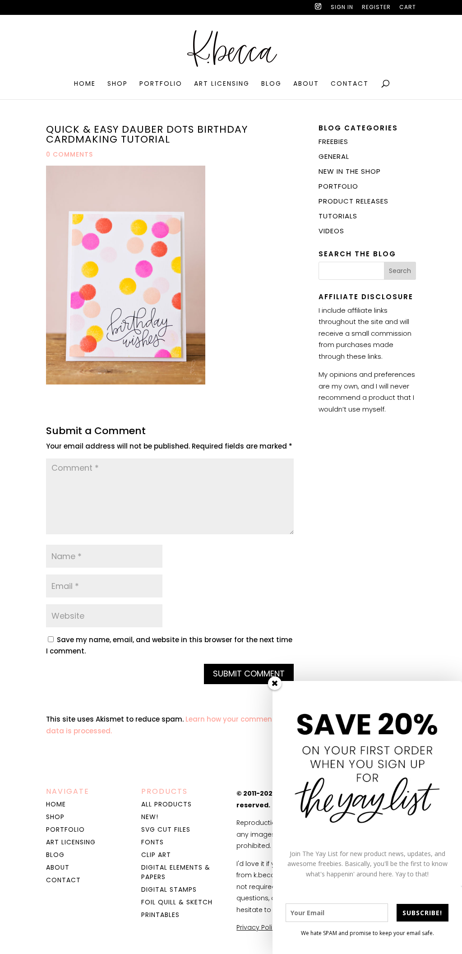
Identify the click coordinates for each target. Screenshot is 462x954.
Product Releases (353, 201)
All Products (166, 804)
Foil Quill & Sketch (177, 902)
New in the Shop (350, 171)
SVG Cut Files (165, 829)
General (334, 156)
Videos (331, 231)
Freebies (333, 141)
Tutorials (338, 216)
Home (85, 84)
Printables (160, 914)
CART (407, 8)
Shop (117, 84)
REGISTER (376, 8)
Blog (271, 84)
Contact (350, 84)
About (306, 84)
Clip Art (156, 854)
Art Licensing (221, 84)
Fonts (152, 842)
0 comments (69, 154)
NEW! (149, 816)
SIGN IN (342, 8)
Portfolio (160, 84)
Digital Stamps (169, 889)
